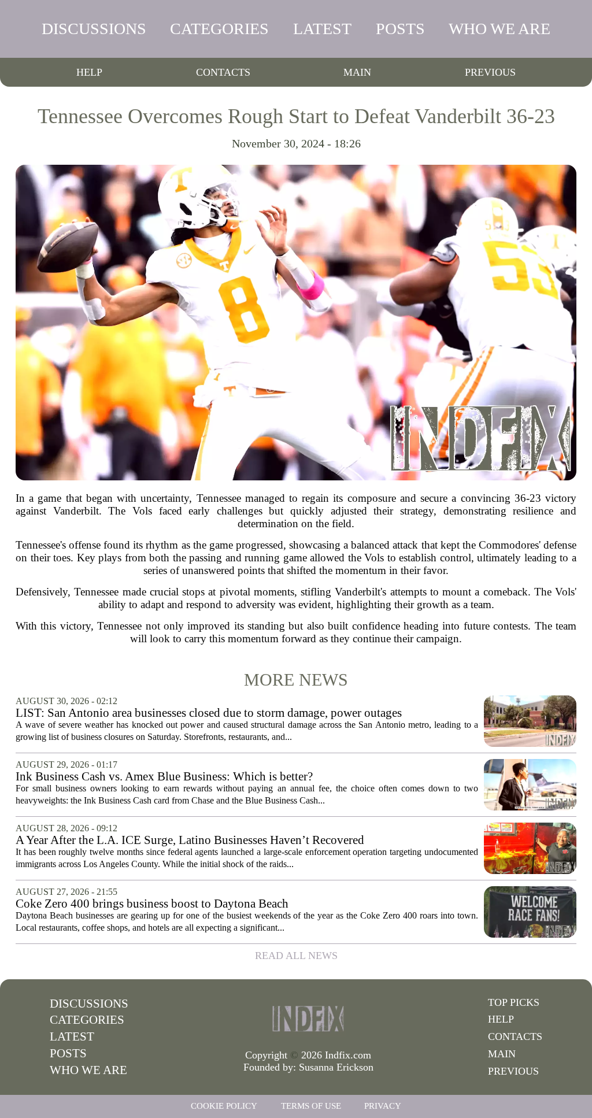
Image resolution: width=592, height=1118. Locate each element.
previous (490, 72)
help (89, 72)
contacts (223, 72)
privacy (382, 1105)
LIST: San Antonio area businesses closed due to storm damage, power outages (209, 713)
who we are (499, 29)
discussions (94, 29)
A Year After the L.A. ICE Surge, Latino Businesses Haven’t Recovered (190, 840)
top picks (513, 1002)
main (357, 72)
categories (219, 29)
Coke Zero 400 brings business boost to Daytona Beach (152, 904)
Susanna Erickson (336, 1067)
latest (322, 29)
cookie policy (224, 1105)
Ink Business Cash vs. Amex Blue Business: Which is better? (164, 777)
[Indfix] (308, 1018)
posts (400, 29)
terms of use (311, 1105)
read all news (296, 955)
